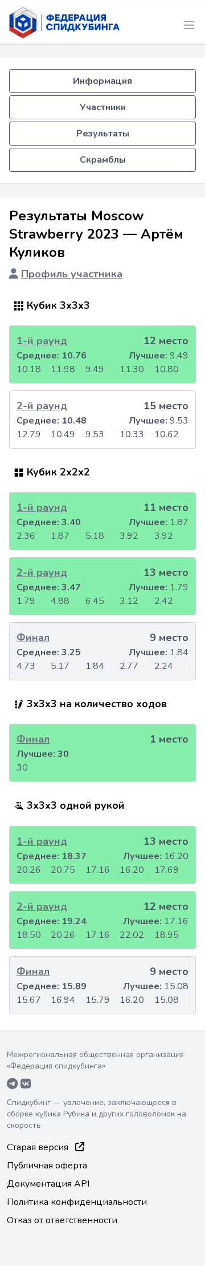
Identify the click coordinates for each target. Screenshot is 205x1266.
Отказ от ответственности (62, 1220)
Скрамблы (103, 160)
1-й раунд (42, 341)
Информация (102, 81)
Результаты (102, 133)
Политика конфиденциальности (77, 1202)
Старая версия (39, 1147)
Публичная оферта (47, 1165)
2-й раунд (42, 406)
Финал (33, 637)
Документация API (48, 1184)
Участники (103, 107)
